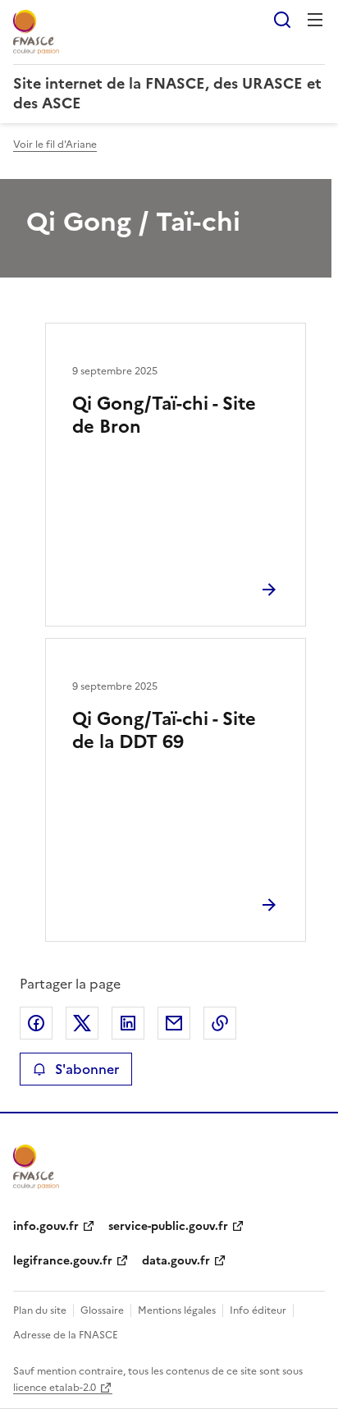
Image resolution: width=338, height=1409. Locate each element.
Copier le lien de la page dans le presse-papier (219, 1023)
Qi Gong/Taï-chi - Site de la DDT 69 (164, 730)
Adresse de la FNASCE (65, 1335)
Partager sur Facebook (36, 1023)
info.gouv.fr (46, 1226)
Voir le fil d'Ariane (55, 144)
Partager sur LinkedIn (128, 1023)
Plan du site (39, 1310)
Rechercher (282, 19)
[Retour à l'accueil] (36, 1167)
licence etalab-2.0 (54, 1387)
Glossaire (102, 1310)
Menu (315, 19)
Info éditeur (258, 1310)
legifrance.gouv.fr (62, 1260)
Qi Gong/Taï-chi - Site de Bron (164, 415)
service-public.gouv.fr (168, 1226)
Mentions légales (177, 1310)
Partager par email (174, 1023)
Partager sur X (82, 1023)
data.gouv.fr (176, 1260)
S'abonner (87, 1069)
